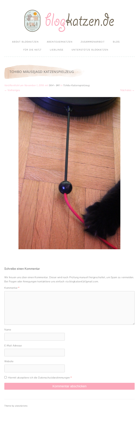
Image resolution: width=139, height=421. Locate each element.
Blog (116, 41)
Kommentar (12, 287)
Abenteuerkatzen (60, 41)
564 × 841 (54, 85)
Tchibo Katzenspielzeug (76, 85)
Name (7, 329)
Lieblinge (57, 49)
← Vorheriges (12, 90)
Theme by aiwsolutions (16, 405)
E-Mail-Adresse (13, 345)
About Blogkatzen (25, 41)
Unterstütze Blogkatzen (90, 49)
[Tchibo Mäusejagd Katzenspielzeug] (69, 173)
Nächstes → (127, 90)
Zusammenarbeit (93, 41)
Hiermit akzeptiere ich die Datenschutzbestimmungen (40, 377)
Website (9, 361)
